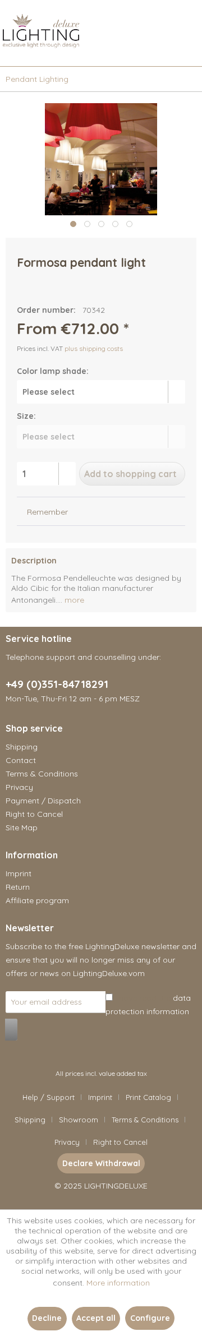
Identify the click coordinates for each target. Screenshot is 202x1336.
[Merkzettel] (129, 49)
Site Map (22, 827)
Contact (21, 760)
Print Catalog (148, 1097)
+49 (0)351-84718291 (57, 684)
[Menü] (5, 49)
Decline (47, 1318)
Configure (150, 1318)
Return (18, 887)
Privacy (19, 787)
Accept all (96, 1318)
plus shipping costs (94, 348)
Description (34, 561)
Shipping (22, 747)
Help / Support (48, 1097)
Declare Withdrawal (101, 1163)
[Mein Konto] (156, 49)
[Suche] (101, 49)
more (73, 600)
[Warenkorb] (184, 49)
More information (118, 1283)
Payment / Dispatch (43, 801)
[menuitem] (5, 49)
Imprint (18, 873)
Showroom (78, 1119)
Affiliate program (37, 900)
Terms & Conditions (42, 774)
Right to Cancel (34, 814)
